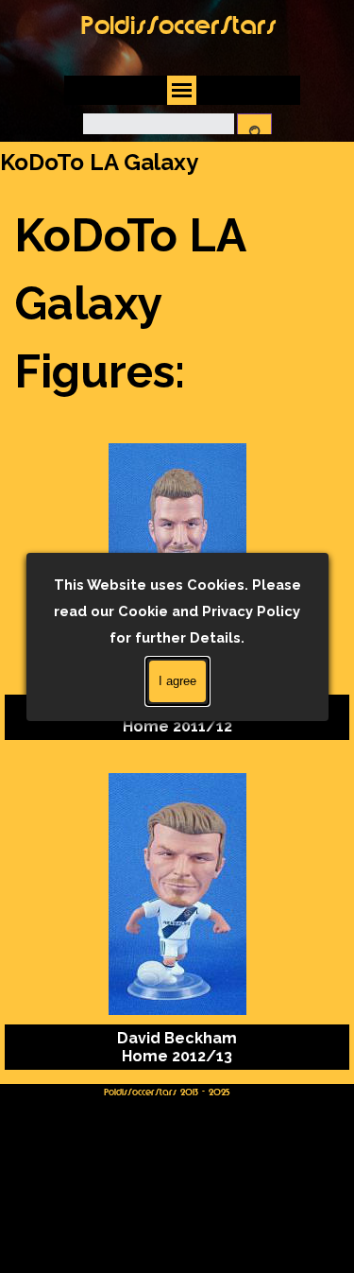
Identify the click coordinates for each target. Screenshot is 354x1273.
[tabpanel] (177, 303)
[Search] (254, 132)
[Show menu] (181, 90)
